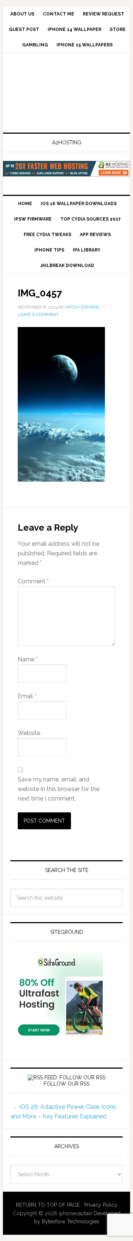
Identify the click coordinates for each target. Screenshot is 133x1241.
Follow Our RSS (66, 1084)
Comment (33, 581)
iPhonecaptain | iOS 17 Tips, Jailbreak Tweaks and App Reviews (66, 93)
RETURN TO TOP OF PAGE (48, 1205)
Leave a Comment (38, 314)
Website (29, 733)
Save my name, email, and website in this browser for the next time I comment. (58, 789)
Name (28, 659)
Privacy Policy (100, 1205)
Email (27, 696)
